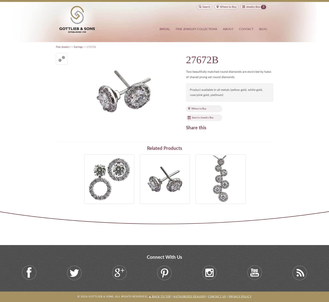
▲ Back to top (160, 297)
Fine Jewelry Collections (196, 29)
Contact (246, 29)
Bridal (165, 29)
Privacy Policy (240, 297)
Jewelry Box (253, 7)
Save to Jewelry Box (202, 118)
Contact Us (217, 297)
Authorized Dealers (189, 297)
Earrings (78, 47)
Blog (263, 29)
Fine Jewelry (63, 47)
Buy (228, 7)
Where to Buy (198, 109)
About (228, 29)
